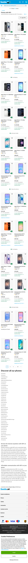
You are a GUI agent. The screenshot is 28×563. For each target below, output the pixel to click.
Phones (2, 497)
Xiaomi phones (4, 438)
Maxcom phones (4, 407)
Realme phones (4, 422)
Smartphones (4, 427)
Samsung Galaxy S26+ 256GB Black (7, 292)
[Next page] (21, 366)
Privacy (11, 530)
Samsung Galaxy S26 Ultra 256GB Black (19, 267)
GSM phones (3, 399)
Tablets (2, 501)
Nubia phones (4, 414)
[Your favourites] (23, 2)
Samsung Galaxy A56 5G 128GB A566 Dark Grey (19, 234)
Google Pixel (3, 395)
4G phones (3, 373)
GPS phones (3, 397)
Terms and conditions (20, 530)
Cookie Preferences (10, 532)
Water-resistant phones (5, 434)
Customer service (4, 509)
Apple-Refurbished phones (6, 380)
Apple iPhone (3, 378)
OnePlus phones (4, 416)
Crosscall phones (4, 385)
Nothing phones (4, 412)
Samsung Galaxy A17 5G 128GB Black (19, 63)
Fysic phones (3, 393)
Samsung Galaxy (4, 426)
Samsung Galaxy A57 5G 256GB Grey (6, 353)
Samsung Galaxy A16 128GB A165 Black (20, 353)
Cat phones (3, 383)
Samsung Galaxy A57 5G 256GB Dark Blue (6, 207)
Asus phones (3, 382)
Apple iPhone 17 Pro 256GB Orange (6, 63)
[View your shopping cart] (26, 2)
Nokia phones (4, 410)
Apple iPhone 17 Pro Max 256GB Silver (6, 121)
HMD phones (3, 400)
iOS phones (3, 405)
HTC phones (3, 404)
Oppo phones (3, 417)
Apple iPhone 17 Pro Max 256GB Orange (6, 234)
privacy (22, 548)
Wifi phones (3, 436)
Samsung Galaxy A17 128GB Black (20, 95)
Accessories (3, 505)
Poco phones (3, 421)
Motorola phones (4, 409)
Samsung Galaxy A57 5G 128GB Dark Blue (6, 176)
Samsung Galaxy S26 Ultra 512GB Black (19, 292)
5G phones (3, 375)
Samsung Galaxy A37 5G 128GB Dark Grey (19, 325)
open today (12, 487)
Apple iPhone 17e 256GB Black (19, 151)
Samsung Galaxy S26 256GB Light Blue (7, 151)
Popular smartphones (5, 494)
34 (17, 366)
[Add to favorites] (12, 22)
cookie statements (4, 549)
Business (2, 512)
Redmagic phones (4, 424)
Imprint (14, 530)
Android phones (4, 376)
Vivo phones (3, 433)
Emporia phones (4, 390)
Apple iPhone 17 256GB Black (7, 34)
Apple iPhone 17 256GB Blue (20, 206)
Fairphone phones (4, 392)
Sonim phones (4, 429)
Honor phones (4, 402)
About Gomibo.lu (6, 530)
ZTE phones (3, 439)
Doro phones (3, 387)
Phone (3, 10)
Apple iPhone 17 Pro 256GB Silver (20, 35)
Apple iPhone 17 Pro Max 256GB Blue (19, 121)
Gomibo (2, 516)
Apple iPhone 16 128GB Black (7, 94)
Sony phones (3, 431)
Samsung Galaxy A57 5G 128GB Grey (19, 176)
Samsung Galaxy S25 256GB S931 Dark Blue (7, 325)
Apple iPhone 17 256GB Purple (6, 267)
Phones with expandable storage (7, 419)
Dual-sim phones (4, 388)
